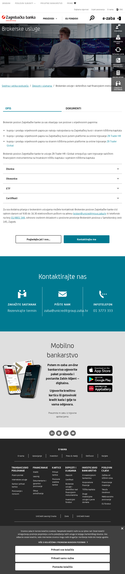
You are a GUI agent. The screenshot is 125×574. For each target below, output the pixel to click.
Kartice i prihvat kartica (18, 485)
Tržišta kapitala (88, 489)
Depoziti (69, 475)
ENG (121, 9)
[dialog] (62, 550)
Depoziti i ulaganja (42, 85)
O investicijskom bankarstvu (89, 476)
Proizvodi (49, 18)
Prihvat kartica (55, 473)
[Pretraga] (92, 18)
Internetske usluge (19, 479)
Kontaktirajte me (86, 239)
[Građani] (18, 18)
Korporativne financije (87, 483)
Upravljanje (37, 455)
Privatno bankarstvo (51, 3)
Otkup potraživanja (38, 492)
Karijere (105, 455)
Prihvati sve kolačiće (62, 549)
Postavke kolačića (62, 567)
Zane (66, 516)
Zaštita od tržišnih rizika (107, 476)
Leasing (36, 476)
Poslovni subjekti (24, 3)
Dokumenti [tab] (73, 108)
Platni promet (17, 475)
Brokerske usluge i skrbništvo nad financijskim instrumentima (72, 489)
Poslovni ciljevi (107, 469)
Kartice (56, 467)
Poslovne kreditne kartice (56, 482)
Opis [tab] (8, 108)
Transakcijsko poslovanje (20, 469)
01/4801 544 (18, 217)
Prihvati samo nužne (62, 558)
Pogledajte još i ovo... (38, 239)
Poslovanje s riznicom (17, 492)
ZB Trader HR (114, 136)
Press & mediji (72, 455)
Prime (70, 3)
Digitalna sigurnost (81, 9)
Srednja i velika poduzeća (15, 85)
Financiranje (40, 467)
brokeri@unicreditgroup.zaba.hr (89, 213)
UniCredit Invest (83, 516)
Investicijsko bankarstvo (89, 469)
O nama (110, 9)
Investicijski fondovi (70, 501)
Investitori (54, 455)
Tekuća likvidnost (106, 490)
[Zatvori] (122, 529)
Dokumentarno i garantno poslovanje (39, 483)
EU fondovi (71, 18)
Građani (6, 3)
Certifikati (69, 479)
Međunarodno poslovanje (107, 498)
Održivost (90, 455)
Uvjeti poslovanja (98, 9)
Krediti (35, 471)
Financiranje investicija (107, 483)
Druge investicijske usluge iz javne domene (88, 498)
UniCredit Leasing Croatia (46, 516)
